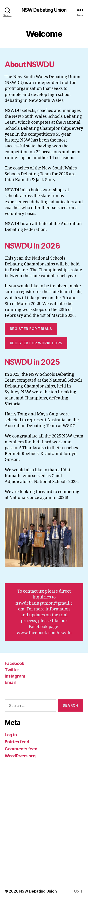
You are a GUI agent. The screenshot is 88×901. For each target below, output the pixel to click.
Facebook (14, 663)
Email (10, 682)
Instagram (15, 676)
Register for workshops (36, 343)
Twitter (12, 669)
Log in (11, 734)
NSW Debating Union (44, 10)
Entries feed (17, 741)
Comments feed (21, 748)
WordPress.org (20, 755)
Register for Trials (31, 328)
